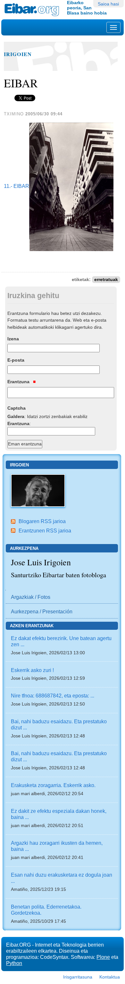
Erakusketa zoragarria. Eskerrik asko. (53, 785)
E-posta (15, 360)
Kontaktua (109, 976)
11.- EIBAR (16, 186)
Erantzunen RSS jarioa (45, 530)
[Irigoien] (38, 490)
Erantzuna (19, 381)
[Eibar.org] (33, 9)
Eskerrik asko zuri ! (32, 670)
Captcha (16, 408)
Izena (13, 338)
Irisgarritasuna (77, 976)
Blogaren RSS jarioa (42, 521)
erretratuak (106, 279)
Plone (103, 957)
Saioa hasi (108, 3)
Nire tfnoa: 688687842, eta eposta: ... (52, 695)
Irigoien (18, 54)
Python (14, 963)
